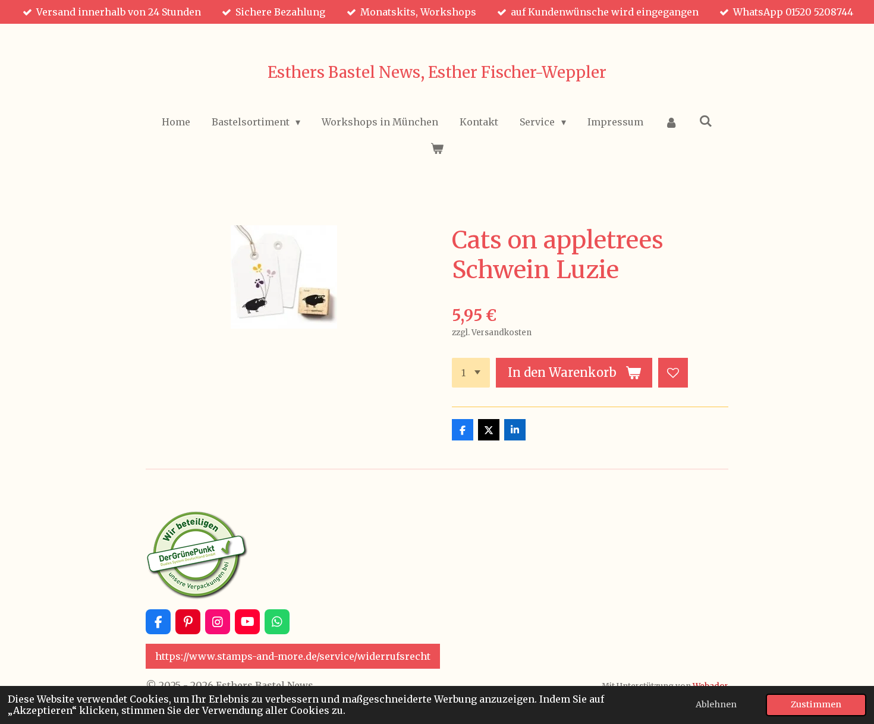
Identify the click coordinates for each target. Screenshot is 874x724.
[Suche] (705, 121)
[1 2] (471, 373)
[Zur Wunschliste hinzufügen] (673, 373)
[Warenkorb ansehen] (437, 148)
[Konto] (671, 122)
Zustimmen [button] (816, 704)
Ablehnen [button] (716, 704)
